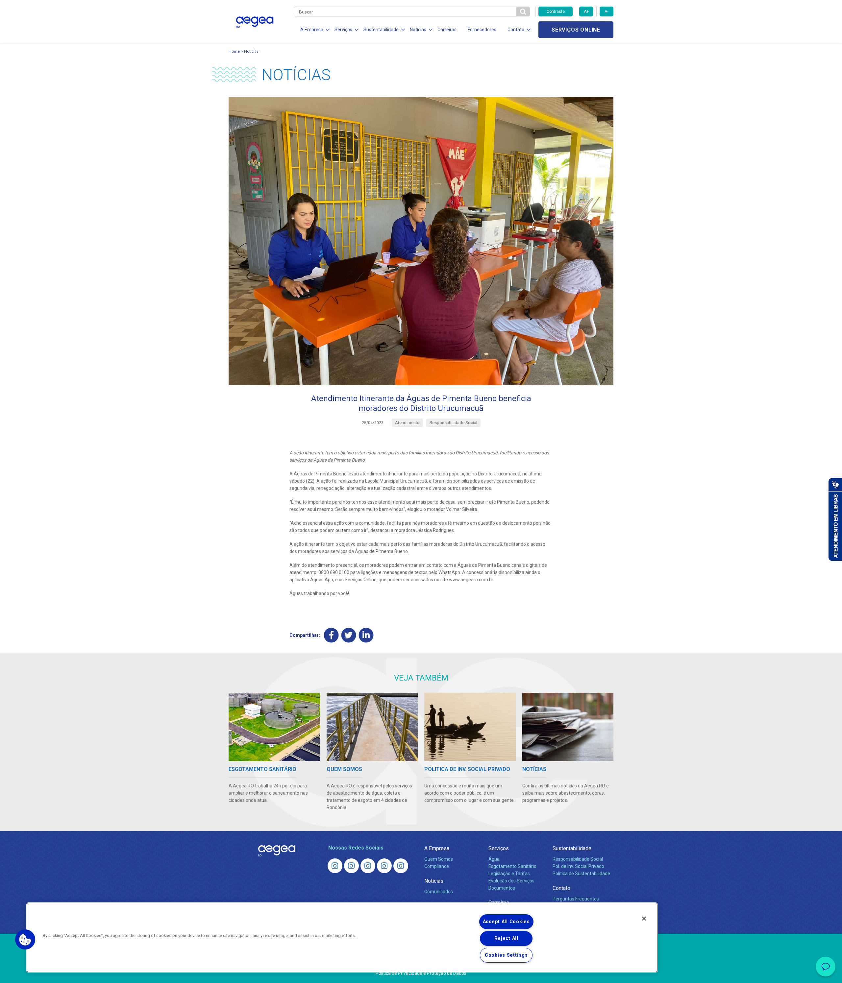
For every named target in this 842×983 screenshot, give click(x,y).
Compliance (436, 866)
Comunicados (438, 891)
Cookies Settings (506, 955)
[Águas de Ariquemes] (335, 865)
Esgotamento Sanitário (512, 866)
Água (494, 859)
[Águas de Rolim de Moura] (400, 865)
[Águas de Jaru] (367, 865)
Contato (561, 888)
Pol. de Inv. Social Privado (578, 866)
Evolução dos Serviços (511, 880)
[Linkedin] (366, 635)
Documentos (501, 888)
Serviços (498, 848)
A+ (586, 11)
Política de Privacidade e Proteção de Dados (421, 973)
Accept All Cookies (506, 921)
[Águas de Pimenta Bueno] (384, 865)
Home (234, 51)
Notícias (251, 51)
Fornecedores (482, 29)
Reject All (506, 938)
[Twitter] (348, 635)
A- (606, 11)
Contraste (556, 11)
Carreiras (447, 29)
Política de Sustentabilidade (581, 873)
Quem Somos (438, 859)
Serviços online (576, 30)
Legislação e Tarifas (509, 873)
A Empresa (436, 848)
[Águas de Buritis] (351, 865)
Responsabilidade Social (578, 859)
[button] (25, 939)
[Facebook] (331, 635)
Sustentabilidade (572, 848)
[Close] (644, 918)
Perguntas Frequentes (576, 898)
